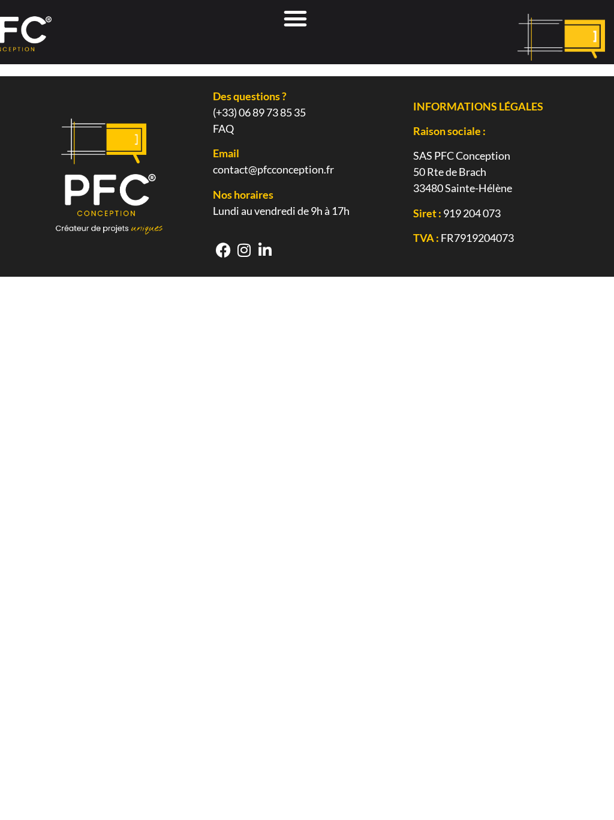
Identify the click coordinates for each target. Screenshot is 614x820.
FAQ (223, 128)
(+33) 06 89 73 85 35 (259, 112)
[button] (295, 18)
